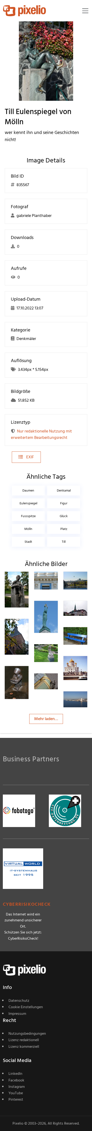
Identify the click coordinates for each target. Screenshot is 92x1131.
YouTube (15, 1093)
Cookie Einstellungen (25, 1007)
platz (63, 529)
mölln (28, 529)
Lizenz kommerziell (23, 1047)
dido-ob (55, 582)
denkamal (64, 490)
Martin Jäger (56, 684)
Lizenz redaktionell (23, 1040)
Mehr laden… (46, 718)
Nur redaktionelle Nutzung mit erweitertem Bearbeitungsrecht (41, 434)
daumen (28, 490)
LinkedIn (15, 1074)
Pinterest (15, 1099)
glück (64, 516)
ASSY (85, 636)
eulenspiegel (28, 503)
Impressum (17, 1014)
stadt (28, 541)
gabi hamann (28, 582)
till (64, 541)
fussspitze (28, 516)
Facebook (16, 1080)
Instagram (16, 1087)
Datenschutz (18, 1001)
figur (63, 503)
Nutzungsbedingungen (27, 1033)
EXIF (29, 457)
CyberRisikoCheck (27, 904)
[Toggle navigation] (85, 11)
